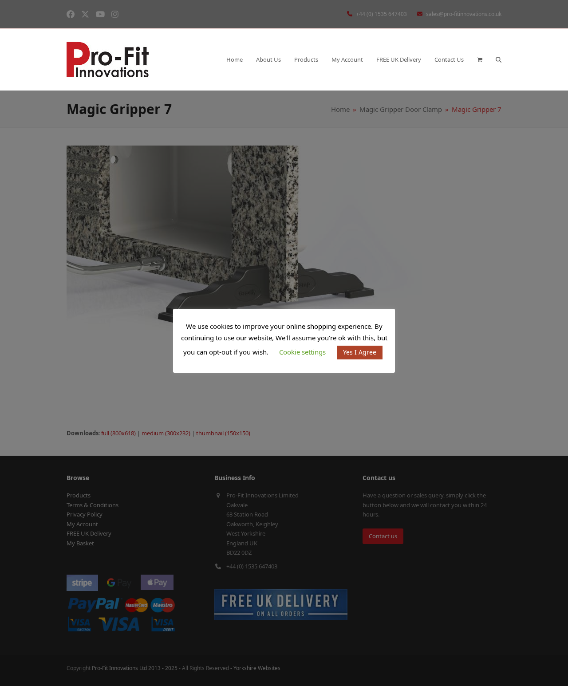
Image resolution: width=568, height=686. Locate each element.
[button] (479, 59)
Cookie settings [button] (302, 351)
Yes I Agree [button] (359, 352)
